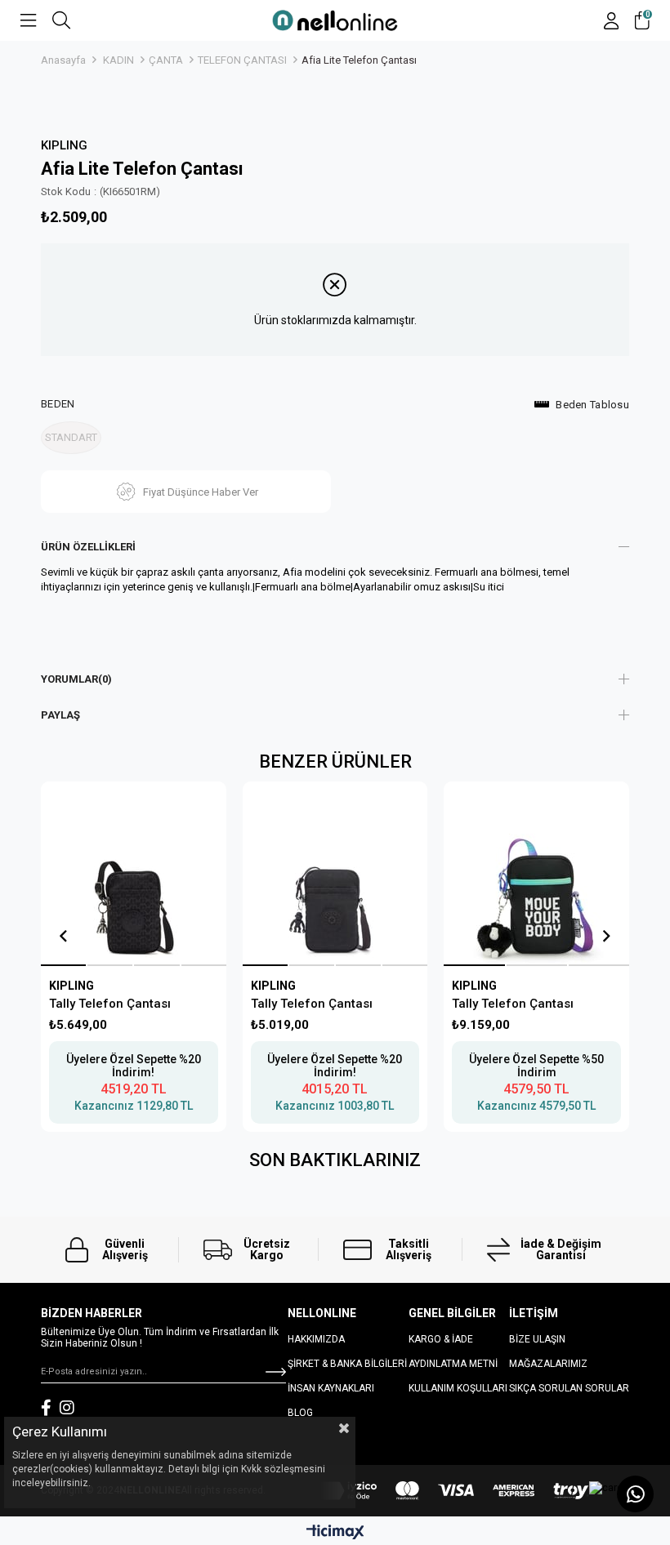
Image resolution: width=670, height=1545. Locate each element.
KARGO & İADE (441, 1339)
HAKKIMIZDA (316, 1339)
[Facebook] (46, 1408)
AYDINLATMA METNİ (453, 1363)
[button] (63, 965)
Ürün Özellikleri (88, 547)
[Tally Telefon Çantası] (133, 873)
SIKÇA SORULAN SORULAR (569, 1388)
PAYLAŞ (60, 715)
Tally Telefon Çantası (110, 1003)
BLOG (300, 1412)
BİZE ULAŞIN (537, 1339)
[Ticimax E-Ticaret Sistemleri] (335, 1533)
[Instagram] (67, 1408)
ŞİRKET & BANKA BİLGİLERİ (347, 1363)
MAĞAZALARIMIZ (548, 1363)
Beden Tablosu (592, 404)
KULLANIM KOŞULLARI (458, 1388)
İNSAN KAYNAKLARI (331, 1388)
